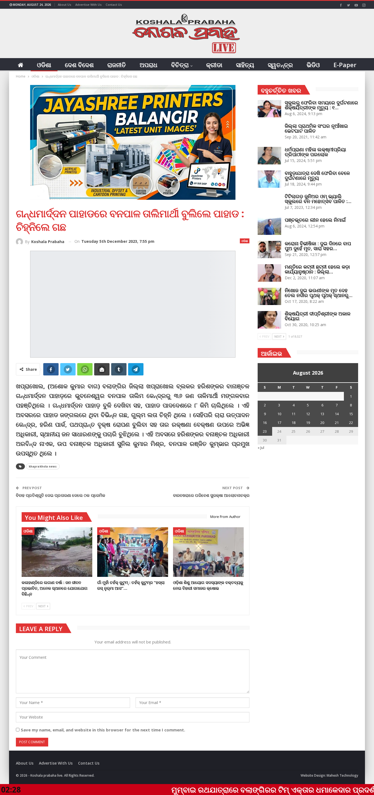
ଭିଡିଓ (313, 65)
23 (265, 431)
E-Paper (344, 65)
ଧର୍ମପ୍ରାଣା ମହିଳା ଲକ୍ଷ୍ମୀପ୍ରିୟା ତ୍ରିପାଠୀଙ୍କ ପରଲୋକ (315, 152)
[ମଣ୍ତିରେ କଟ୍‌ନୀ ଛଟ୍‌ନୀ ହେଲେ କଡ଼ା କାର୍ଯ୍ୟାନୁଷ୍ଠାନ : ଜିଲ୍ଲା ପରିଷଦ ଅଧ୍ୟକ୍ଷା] (269, 273)
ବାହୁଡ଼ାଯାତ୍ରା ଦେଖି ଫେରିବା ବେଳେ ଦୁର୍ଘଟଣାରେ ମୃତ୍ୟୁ (317, 175)
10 (279, 413)
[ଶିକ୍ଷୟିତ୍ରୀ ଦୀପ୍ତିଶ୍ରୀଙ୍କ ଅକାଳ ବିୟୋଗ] (269, 320)
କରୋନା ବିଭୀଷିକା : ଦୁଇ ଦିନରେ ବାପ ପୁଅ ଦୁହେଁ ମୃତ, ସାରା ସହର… (318, 246)
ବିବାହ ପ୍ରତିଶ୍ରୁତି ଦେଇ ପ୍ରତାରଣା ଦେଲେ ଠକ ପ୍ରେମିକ (60, 495)
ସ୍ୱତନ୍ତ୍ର (280, 65)
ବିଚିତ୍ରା (180, 65)
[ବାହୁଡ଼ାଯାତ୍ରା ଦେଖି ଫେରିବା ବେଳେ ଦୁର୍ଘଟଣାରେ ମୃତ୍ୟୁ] (269, 179)
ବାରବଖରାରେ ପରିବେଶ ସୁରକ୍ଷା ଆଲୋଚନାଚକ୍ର (211, 495)
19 (308, 422)
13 (322, 413)
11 (293, 413)
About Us (64, 4)
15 (351, 413)
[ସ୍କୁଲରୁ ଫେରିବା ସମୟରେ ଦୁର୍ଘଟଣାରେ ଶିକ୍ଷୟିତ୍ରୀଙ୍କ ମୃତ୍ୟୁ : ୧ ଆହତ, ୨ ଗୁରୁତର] (269, 109)
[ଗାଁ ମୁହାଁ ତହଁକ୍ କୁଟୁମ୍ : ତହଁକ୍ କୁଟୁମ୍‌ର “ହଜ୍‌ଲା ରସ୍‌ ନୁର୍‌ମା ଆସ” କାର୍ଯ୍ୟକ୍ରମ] (132, 552)
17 (279, 422)
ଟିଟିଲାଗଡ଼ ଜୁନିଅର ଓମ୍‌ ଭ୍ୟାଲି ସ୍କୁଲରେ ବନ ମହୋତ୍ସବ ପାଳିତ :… (318, 198)
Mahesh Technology (342, 775)
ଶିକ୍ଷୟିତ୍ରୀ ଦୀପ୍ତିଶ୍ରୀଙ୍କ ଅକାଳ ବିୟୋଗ (317, 316)
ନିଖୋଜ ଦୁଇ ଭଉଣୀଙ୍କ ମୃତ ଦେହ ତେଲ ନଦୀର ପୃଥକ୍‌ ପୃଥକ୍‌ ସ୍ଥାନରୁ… (318, 292)
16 (265, 422)
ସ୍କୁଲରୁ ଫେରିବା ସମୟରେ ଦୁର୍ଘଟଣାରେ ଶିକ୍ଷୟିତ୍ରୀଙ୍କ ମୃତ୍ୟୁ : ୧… (321, 105)
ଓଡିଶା (44, 65)
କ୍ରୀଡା (214, 65)
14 (337, 413)
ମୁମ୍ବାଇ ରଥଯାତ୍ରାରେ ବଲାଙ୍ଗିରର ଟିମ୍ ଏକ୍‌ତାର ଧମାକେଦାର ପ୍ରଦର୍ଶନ (228, 789)
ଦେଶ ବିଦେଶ (79, 65)
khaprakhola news (43, 466)
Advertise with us (88, 4)
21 (337, 422)
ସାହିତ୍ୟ (245, 65)
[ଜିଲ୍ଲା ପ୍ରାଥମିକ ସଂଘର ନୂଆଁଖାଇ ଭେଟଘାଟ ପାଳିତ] (269, 132)
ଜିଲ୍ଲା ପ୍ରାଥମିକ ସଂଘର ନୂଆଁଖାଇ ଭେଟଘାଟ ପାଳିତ (316, 128)
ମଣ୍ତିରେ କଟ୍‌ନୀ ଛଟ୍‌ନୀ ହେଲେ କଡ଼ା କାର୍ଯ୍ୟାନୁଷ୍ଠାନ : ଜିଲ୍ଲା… (317, 269)
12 (308, 413)
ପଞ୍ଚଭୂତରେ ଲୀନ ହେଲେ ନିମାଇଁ (315, 219)
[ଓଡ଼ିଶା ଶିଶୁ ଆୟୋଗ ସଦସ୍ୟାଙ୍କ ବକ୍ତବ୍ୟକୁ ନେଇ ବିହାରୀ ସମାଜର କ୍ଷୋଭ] (208, 552)
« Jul (261, 447)
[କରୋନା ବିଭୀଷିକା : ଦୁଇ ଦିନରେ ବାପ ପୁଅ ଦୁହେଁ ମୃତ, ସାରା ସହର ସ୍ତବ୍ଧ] (269, 249)
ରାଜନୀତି (116, 65)
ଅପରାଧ (148, 65)
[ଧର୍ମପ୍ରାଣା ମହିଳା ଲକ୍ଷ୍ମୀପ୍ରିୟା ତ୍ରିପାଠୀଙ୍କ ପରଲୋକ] (269, 155)
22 (351, 422)
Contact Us (114, 4)
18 (293, 422)
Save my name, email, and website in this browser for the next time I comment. (103, 730)
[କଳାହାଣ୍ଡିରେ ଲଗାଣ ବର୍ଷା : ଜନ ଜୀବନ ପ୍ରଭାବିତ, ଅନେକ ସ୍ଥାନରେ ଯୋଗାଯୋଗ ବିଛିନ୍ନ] (57, 552)
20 (322, 422)
